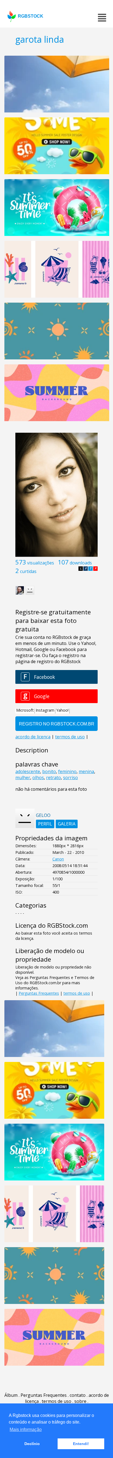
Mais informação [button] (26, 1429)
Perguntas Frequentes (39, 993)
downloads (81, 563)
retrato (53, 777)
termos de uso (76, 993)
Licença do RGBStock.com (51, 925)
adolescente (27, 771)
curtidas (28, 571)
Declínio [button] (32, 1443)
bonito (49, 771)
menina (86, 771)
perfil (45, 824)
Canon (58, 859)
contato (78, 1395)
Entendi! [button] (81, 1443)
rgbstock (30, 16)
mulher (22, 777)
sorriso (70, 777)
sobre (80, 1401)
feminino (67, 771)
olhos (38, 777)
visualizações (40, 563)
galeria (66, 824)
